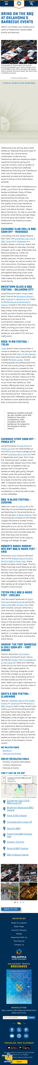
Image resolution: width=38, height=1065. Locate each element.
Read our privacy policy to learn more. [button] (19, 1057)
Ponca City (6, 449)
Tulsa (3, 348)
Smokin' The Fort (15, 842)
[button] (6, 3)
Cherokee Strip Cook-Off (19, 454)
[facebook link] (11, 1029)
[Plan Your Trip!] (7, 1057)
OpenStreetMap (26, 797)
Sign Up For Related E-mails (15, 759)
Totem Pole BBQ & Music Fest (14, 605)
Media (19, 934)
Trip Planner (19, 941)
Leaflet (14, 797)
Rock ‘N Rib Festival (26, 354)
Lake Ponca (24, 446)
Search (31, 2)
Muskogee (21, 241)
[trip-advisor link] (26, 1035)
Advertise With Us (19, 937)
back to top (10, 909)
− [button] (4, 781)
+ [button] (4, 778)
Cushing (21, 506)
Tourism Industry (19, 930)
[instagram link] (19, 1035)
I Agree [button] (19, 1062)
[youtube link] (11, 1035)
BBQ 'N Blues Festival (22, 515)
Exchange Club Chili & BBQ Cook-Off (18, 801)
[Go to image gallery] (19, 63)
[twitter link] (19, 1029)
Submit (31, 1017)
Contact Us (19, 945)
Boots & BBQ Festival (17, 848)
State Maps (19, 926)
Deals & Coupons (19, 923)
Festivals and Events (12, 754)
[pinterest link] (26, 1029)
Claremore (15, 703)
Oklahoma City (22, 299)
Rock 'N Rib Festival (17, 815)
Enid (14, 556)
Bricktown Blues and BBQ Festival (20, 808)
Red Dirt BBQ (14, 828)
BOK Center (17, 360)
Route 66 (20, 602)
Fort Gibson (24, 654)
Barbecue (7, 751)
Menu (6, 2)
